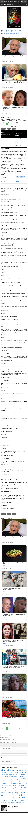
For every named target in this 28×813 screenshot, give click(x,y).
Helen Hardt (18, 776)
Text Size (14, 129)
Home (1, 1)
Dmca (13, 4)
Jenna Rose (8, 781)
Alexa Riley (8, 770)
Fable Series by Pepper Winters (12, 33)
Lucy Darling (11, 790)
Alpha (25, 1)
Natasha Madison (10, 794)
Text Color (3, 129)
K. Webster (8, 785)
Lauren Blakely (11, 788)
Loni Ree (4, 790)
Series (19, 1)
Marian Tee (15, 792)
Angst (12, 30)
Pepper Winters (9, 31)
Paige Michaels (11, 795)
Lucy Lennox (17, 790)
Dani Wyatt (18, 772)
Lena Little (20, 788)
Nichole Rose (18, 794)
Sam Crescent (13, 800)
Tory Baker (20, 802)
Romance (19, 30)
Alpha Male (8, 30)
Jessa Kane (15, 781)
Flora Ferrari (10, 776)
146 (19, 728)
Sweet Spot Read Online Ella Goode (9, 742)
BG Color (9, 129)
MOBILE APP (6, 1)
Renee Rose (8, 798)
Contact (9, 4)
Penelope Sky (19, 795)
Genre (15, 1)
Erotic (5, 4)
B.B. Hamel (19, 770)
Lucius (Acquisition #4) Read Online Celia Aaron (11, 741)
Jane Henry (14, 779)
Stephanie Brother (12, 802)
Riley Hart (16, 798)
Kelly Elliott (13, 785)
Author (11, 1)
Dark (22, 1)
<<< (2, 728)
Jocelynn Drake (14, 783)
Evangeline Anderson (9, 774)
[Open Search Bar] (27, 4)
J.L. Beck (8, 779)
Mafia (1, 4)
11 (12, 728)
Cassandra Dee (11, 772)
